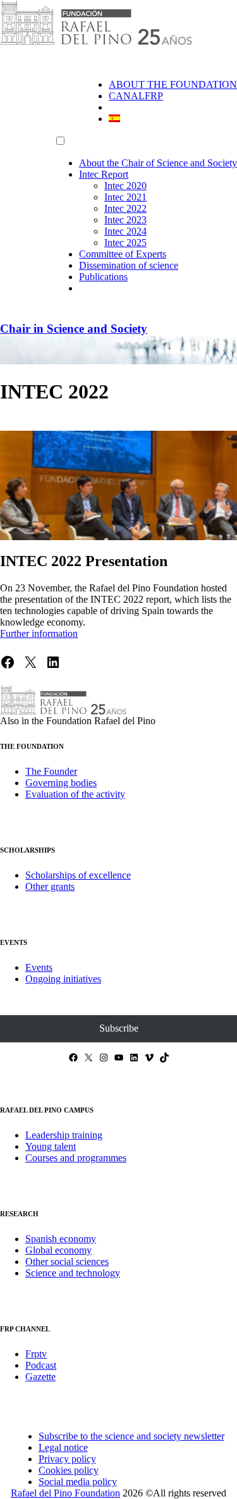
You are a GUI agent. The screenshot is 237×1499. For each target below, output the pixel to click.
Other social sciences (67, 1261)
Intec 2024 (125, 231)
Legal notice (63, 1447)
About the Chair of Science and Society (158, 162)
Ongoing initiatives (63, 978)
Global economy (58, 1250)
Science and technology (72, 1273)
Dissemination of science (128, 265)
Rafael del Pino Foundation (65, 1493)
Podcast (40, 1365)
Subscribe (118, 1028)
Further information (39, 633)
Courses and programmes (75, 1157)
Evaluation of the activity (75, 794)
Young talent (50, 1146)
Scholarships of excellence (78, 875)
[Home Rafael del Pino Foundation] (96, 42)
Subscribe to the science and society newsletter (131, 1436)
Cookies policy (69, 1470)
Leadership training (63, 1135)
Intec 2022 (125, 208)
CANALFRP (136, 95)
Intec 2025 (125, 242)
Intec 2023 (125, 219)
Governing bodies (61, 782)
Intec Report (103, 174)
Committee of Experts (122, 254)
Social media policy (78, 1481)
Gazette (40, 1376)
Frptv (36, 1353)
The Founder (51, 771)
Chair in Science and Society (73, 328)
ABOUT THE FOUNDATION (173, 84)
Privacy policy (67, 1458)
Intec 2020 (125, 185)
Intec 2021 (125, 197)
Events (38, 967)
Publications (103, 276)
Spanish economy (60, 1238)
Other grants (50, 886)
